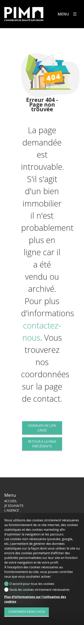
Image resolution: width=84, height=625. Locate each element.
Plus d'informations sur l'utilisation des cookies (35, 599)
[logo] (23, 14)
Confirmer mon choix (26, 612)
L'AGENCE (11, 510)
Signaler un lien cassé (42, 427)
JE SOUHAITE (13, 506)
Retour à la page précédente (42, 443)
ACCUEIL (10, 501)
